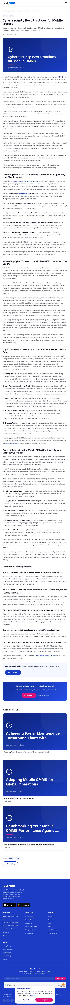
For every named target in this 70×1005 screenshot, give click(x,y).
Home (4, 11)
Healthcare (28, 923)
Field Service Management (10, 925)
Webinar (50, 926)
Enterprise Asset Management (11, 922)
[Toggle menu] (65, 3)
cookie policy (33, 995)
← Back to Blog (10, 864)
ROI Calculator (52, 930)
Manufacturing (29, 916)
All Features (6, 932)
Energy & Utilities (30, 930)
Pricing (5, 935)
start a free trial (44, 695)
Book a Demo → (13, 672)
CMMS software (24, 193)
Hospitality (28, 920)
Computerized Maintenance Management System (30, 181)
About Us (51, 916)
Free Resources (53, 933)
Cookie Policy (7, 952)
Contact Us (51, 920)
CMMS (5, 16)
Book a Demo (28, 695)
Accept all (44, 1000)
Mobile (11, 16)
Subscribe (60, 978)
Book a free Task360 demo (45, 656)
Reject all (26, 1000)
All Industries (29, 933)
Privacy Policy (7, 946)
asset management (12, 443)
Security (5, 959)
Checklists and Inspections (10, 929)
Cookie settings (7, 956)
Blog (8, 11)
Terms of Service (8, 949)
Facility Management (31, 926)
